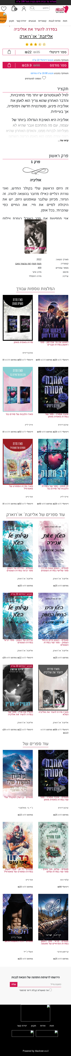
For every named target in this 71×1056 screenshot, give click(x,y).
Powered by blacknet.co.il (35, 1051)
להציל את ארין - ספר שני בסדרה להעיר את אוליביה (20, 713)
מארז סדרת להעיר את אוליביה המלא (53, 713)
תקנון (11, 21)
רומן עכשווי (25, 263)
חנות (65, 21)
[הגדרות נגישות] (3, 17)
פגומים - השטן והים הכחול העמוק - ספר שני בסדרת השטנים (55, 642)
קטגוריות (42, 21)
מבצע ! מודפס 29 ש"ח (21, 594)
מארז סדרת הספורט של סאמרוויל (21, 487)
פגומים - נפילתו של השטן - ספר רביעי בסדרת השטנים (19, 569)
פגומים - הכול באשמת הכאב (18, 941)
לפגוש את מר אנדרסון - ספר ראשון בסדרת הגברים (54, 343)
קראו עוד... (63, 140)
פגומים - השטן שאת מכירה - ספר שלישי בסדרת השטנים (54, 569)
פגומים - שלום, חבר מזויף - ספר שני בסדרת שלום (54, 870)
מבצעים (32, 21)
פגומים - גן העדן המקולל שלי (18, 797)
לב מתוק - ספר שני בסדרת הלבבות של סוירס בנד (55, 487)
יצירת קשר (21, 21)
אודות (42, 1025)
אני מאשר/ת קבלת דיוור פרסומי (34, 990)
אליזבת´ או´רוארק (36, 36)
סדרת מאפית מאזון (23, 342)
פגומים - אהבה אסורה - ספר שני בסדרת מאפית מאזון (54, 798)
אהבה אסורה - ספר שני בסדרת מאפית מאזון (56, 415)
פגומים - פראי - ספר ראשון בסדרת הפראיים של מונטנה (54, 942)
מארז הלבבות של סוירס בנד (19, 414)
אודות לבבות (54, 21)
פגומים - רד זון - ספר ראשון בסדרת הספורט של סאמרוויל (18, 870)
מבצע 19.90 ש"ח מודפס (42, 73)
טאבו (17, 263)
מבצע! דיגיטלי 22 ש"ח (42, 60)
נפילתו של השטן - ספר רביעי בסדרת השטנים (18, 641)
